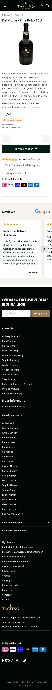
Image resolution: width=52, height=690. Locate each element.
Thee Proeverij (9, 379)
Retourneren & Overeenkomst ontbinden (22, 551)
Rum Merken (8, 437)
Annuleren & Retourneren (15, 561)
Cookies (6, 575)
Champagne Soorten (12, 513)
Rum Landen (8, 447)
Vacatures (7, 599)
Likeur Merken (9, 494)
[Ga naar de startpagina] (26, 5)
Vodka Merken (9, 475)
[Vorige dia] (7, 249)
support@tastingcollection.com (25, 617)
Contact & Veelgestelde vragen (17, 546)
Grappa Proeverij (10, 369)
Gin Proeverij (8, 345)
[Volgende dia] (44, 249)
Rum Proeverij (9, 341)
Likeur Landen (9, 504)
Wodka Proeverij (10, 364)
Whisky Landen (9, 432)
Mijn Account (8, 542)
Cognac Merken (10, 466)
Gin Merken (7, 451)
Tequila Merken (10, 485)
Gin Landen (8, 461)
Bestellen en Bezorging (13, 556)
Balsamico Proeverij (12, 393)
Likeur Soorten (9, 499)
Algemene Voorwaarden (14, 566)
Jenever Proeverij (10, 374)
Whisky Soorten (10, 427)
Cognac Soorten (10, 470)
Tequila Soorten (10, 489)
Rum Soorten (8, 442)
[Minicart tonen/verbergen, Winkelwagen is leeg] (47, 5)
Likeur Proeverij (10, 350)
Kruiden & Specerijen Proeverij (17, 384)
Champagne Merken (12, 509)
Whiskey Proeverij (11, 336)
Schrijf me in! (41, 313)
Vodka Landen (9, 480)
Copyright (7, 580)
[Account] (41, 5)
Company (7, 594)
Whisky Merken (9, 423)
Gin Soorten (8, 456)
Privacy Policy (9, 570)
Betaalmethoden (10, 585)
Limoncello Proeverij (12, 355)
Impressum (7, 589)
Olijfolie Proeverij (10, 388)
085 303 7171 (18, 622)
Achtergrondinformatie (13, 406)
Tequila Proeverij (10, 360)
